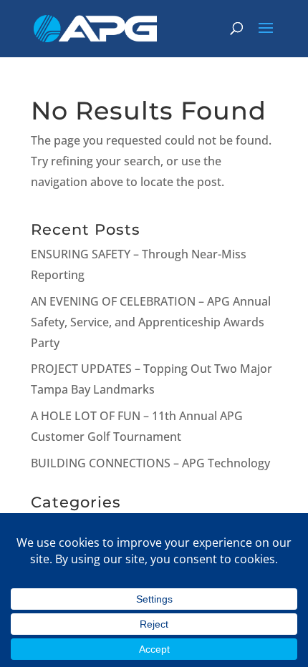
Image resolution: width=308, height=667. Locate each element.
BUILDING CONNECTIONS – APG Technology (150, 463)
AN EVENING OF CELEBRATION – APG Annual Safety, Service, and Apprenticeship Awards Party (151, 322)
